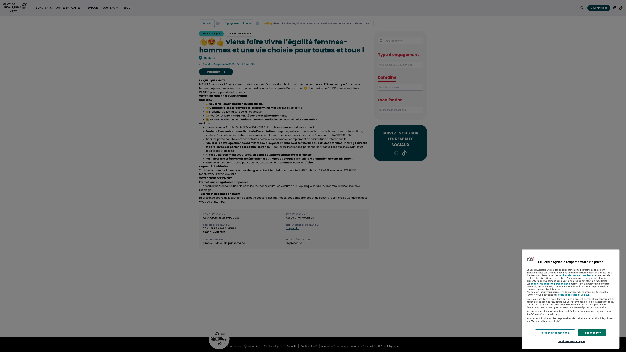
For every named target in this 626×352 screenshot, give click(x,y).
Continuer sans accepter (571, 341)
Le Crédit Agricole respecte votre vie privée (570, 262)
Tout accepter (592, 332)
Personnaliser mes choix (555, 332)
